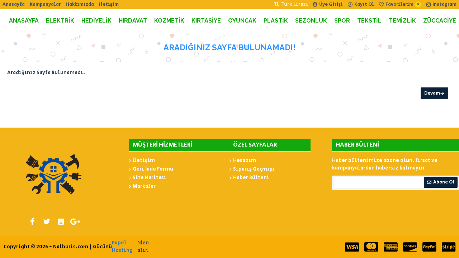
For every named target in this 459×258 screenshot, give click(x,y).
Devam (432, 93)
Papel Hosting (122, 246)
